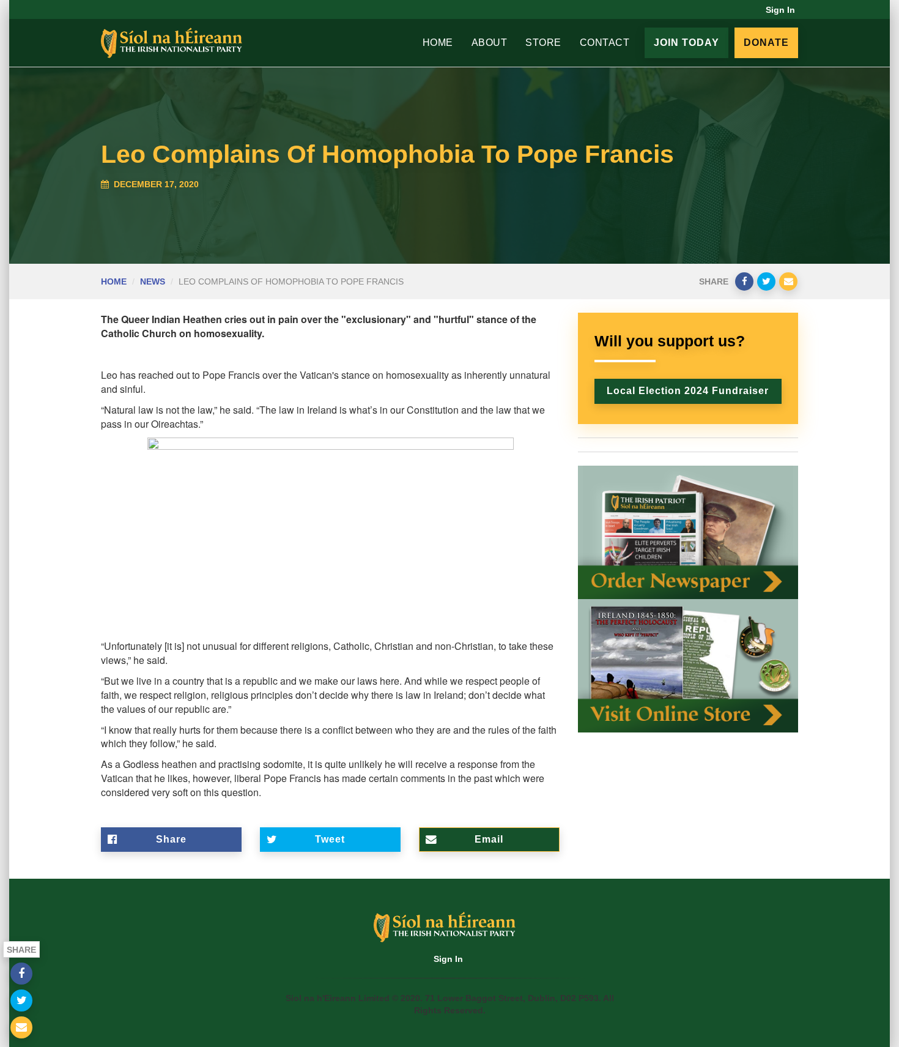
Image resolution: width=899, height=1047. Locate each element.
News (152, 281)
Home (438, 42)
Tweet (330, 839)
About (490, 42)
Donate (766, 42)
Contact (605, 42)
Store (543, 42)
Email (489, 839)
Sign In (780, 10)
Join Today (686, 42)
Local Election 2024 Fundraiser (688, 391)
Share (171, 839)
